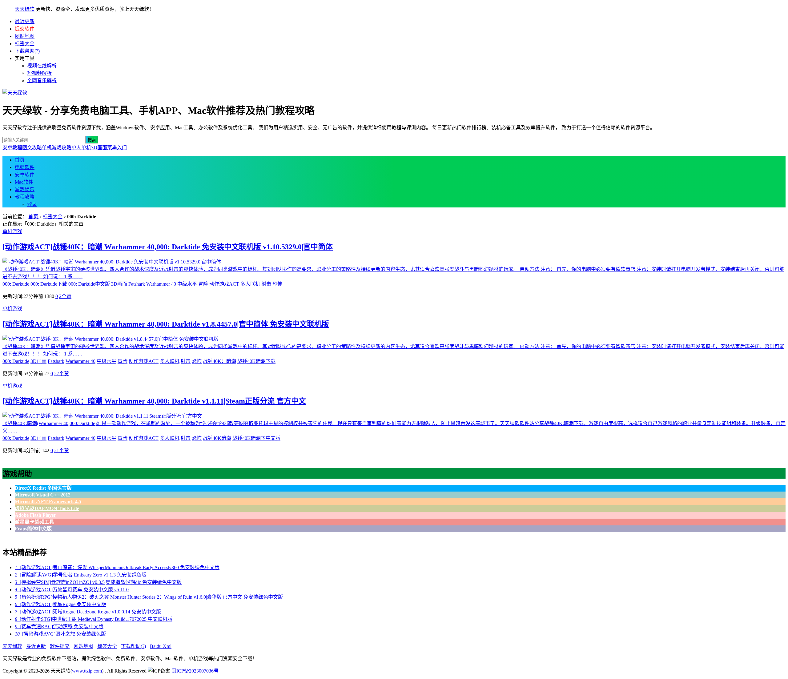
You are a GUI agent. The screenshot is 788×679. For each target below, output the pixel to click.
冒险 (203, 284)
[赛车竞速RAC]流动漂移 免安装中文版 (59, 626)
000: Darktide (15, 284)
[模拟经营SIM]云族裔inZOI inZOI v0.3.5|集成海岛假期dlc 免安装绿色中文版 (98, 582)
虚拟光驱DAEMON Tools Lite (47, 508)
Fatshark (136, 284)
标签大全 (24, 43)
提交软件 (24, 28)
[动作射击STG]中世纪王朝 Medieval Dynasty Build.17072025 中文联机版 (93, 619)
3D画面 (99, 147)
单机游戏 (12, 231)
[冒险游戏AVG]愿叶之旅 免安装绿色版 (60, 634)
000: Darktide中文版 (89, 284)
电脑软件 (24, 167)
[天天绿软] (14, 92)
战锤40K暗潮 (217, 438)
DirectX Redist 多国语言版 (43, 488)
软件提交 (60, 646)
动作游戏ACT (224, 284)
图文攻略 (32, 147)
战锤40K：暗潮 (219, 361)
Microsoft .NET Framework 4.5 (48, 501)
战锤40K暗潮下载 (256, 361)
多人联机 (250, 284)
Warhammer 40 (161, 284)
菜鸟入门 (117, 147)
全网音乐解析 (42, 80)
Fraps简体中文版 (33, 528)
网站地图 (24, 36)
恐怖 (277, 284)
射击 (266, 284)
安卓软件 (24, 174)
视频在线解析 (42, 65)
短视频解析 (39, 73)
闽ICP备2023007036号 (195, 670)
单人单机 (81, 147)
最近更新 (24, 21)
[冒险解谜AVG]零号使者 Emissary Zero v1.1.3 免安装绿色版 (81, 574)
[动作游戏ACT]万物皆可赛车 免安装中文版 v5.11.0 (72, 589)
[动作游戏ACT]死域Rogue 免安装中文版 (60, 604)
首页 (20, 160)
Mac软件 (24, 182)
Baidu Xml (160, 646)
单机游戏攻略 (56, 147)
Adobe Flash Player (35, 515)
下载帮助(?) (27, 51)
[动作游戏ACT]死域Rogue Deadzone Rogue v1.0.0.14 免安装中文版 (88, 611)
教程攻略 (24, 196)
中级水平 (187, 284)
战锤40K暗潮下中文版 (256, 438)
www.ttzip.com (87, 670)
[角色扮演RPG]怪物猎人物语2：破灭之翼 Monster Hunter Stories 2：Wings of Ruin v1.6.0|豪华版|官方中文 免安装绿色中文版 (149, 597)
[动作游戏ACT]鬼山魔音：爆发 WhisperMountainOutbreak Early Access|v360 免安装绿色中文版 (117, 567)
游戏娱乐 (24, 189)
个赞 (65, 296)
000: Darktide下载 (48, 284)
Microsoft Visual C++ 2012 (42, 494)
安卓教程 (12, 147)
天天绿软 (24, 9)
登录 (32, 204)
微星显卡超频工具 (34, 521)
